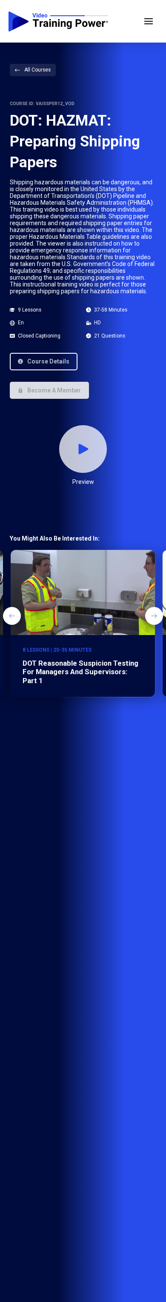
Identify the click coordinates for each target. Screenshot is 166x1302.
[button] (148, 21)
